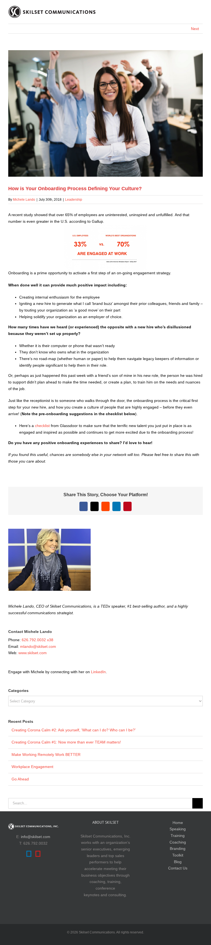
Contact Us (177, 868)
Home (178, 822)
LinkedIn (98, 672)
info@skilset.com (35, 836)
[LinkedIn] (28, 854)
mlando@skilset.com (38, 646)
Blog (178, 862)
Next (195, 28)
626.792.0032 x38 (37, 640)
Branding (177, 848)
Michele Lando (24, 200)
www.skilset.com (32, 653)
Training (178, 835)
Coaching (178, 842)
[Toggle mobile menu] (200, 10)
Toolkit (177, 855)
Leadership (73, 200)
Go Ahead (20, 779)
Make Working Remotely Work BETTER (46, 754)
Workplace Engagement (32, 766)
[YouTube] (37, 854)
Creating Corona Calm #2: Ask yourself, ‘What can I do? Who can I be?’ (74, 730)
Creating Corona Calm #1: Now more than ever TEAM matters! (66, 742)
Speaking (178, 829)
